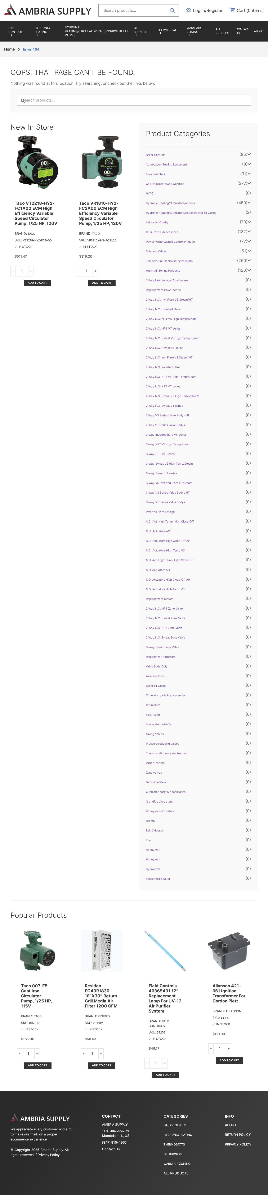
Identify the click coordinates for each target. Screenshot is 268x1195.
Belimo (150, 820)
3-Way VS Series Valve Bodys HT (168, 492)
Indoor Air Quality (157, 222)
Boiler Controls (155, 154)
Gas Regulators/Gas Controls (19, 31)
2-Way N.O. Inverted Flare (163, 367)
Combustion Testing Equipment (166, 164)
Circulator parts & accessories (166, 695)
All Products (224, 31)
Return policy (238, 1134)
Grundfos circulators (159, 801)
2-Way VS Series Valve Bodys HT (168, 415)
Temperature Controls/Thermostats (169, 31)
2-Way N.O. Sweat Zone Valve (165, 637)
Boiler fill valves (156, 685)
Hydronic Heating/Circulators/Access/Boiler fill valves (97, 31)
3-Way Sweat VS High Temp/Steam (169, 463)
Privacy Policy (48, 1155)
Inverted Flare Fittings (160, 511)
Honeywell (153, 849)
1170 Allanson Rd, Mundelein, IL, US (116, 1133)
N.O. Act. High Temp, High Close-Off (170, 560)
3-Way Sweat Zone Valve (162, 647)
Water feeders (155, 763)
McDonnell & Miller (158, 878)
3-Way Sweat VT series (161, 473)
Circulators (153, 705)
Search (174, 10)
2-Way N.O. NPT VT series (163, 386)
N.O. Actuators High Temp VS (165, 589)
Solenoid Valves (156, 251)
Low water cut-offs (158, 724)
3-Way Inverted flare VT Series (166, 434)
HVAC (149, 193)
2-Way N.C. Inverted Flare (163, 309)
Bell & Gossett (155, 830)
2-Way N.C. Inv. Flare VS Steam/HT (169, 299)
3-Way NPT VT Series (160, 454)
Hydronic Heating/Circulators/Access (48, 31)
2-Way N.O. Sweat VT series (164, 405)
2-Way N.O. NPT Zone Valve (164, 627)
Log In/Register (208, 10)
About (259, 31)
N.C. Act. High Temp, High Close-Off (170, 521)
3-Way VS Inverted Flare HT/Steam (169, 483)
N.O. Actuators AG (158, 570)
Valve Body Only (157, 666)
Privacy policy (238, 1144)
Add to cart (37, 282)
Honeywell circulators (160, 811)
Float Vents (153, 714)
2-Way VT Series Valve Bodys (165, 425)
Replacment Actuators (160, 656)
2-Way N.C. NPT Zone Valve (164, 608)
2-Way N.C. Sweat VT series (164, 347)
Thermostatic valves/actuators (166, 753)
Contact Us (111, 1149)
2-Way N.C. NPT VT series (163, 328)
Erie (148, 840)
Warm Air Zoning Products (199, 31)
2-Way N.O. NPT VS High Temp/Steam (171, 376)
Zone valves (154, 772)
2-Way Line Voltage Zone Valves (167, 280)
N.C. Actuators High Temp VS (165, 550)
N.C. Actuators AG (158, 531)
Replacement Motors (159, 599)
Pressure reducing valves (162, 743)
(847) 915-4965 (114, 1142)
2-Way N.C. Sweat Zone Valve (166, 618)
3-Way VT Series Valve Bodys (165, 502)
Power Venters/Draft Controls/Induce (170, 241)
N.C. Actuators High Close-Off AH (168, 540)
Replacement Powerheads (163, 290)
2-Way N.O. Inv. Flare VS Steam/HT (169, 357)
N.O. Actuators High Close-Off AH (168, 579)
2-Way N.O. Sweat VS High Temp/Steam (172, 396)
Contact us (243, 31)
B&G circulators (156, 782)
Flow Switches (155, 174)
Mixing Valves (155, 734)
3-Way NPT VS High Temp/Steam (168, 444)
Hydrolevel (153, 869)
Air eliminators (155, 676)
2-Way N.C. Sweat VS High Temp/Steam (172, 338)
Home (9, 49)
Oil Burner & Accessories (143, 31)
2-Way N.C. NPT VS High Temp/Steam (171, 319)
